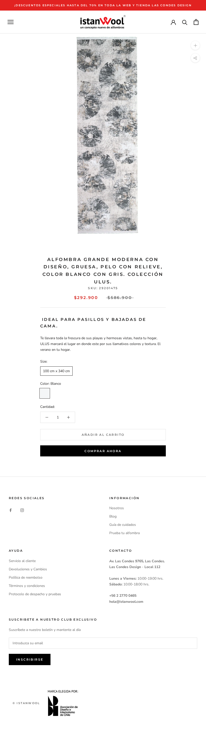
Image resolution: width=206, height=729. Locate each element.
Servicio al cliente (22, 561)
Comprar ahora (102, 451)
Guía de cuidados (122, 524)
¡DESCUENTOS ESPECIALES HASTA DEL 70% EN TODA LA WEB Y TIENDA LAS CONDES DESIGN (103, 5)
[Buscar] (184, 22)
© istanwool (26, 703)
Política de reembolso (25, 577)
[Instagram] (22, 510)
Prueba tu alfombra (124, 533)
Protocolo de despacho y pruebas (35, 594)
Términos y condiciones (27, 585)
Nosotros (116, 508)
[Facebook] (10, 510)
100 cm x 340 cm (56, 371)
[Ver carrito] (196, 22)
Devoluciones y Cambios (28, 569)
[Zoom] (195, 45)
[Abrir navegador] (11, 22)
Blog (113, 516)
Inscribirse (29, 659)
